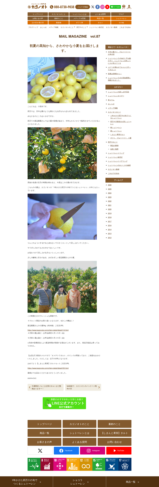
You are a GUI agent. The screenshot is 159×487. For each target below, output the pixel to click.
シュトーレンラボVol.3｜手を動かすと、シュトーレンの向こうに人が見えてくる (119, 60)
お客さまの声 (38, 18)
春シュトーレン (116, 127)
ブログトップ (33, 27)
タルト (100, 22)
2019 (109, 213)
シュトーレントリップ (116, 153)
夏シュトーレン (116, 131)
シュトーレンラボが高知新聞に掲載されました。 (119, 79)
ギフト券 (79, 22)
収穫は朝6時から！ (115, 73)
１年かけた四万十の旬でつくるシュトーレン (120, 116)
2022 (109, 201)
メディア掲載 (53, 27)
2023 (109, 197)
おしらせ (43, 27)
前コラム (111, 100)
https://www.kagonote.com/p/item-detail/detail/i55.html (48, 368)
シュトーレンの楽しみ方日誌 (118, 92)
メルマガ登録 (82, 7)
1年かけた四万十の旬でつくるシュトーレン (24, 481)
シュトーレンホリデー (116, 96)
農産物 (58, 22)
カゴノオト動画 (111, 27)
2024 (109, 193)
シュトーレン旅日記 (96, 27)
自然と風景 (114, 149)
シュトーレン (121, 18)
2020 (109, 209)
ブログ (121, 14)
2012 (109, 237)
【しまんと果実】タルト (114, 433)
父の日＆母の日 (38, 22)
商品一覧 (100, 18)
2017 (109, 221)
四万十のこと (81, 27)
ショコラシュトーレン (77, 481)
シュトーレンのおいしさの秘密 (119, 165)
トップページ (38, 14)
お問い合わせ (114, 441)
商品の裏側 (114, 145)
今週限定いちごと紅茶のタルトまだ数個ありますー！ (46, 387)
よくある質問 (100, 14)
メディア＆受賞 (79, 18)
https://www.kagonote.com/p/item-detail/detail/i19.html (48, 330)
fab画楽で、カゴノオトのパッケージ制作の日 (82, 387)
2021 (109, 205)
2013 (109, 233)
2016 (109, 225)
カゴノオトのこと (59, 14)
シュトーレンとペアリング (117, 161)
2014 (109, 229)
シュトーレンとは (79, 14)
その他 (121, 22)
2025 (109, 189)
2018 (109, 217)
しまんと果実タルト (117, 134)
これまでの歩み (125, 27)
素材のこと (58, 18)
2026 (109, 185)
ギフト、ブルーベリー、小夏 (120, 138)
